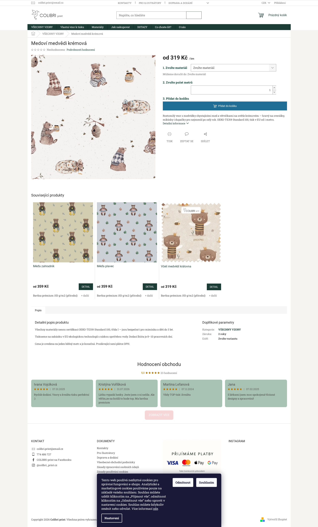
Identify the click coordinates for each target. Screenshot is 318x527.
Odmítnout (182, 482)
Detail (86, 286)
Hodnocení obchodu (159, 364)
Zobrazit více (159, 415)
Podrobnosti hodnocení (81, 49)
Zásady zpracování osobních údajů (118, 467)
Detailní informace (174, 123)
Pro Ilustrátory (150, 3)
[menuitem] (41, 27)
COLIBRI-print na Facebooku (54, 459)
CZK (264, 2)
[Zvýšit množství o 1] (274, 88)
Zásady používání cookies (112, 471)
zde (155, 508)
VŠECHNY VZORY (229, 329)
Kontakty (124, 3)
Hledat (194, 15)
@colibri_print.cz (47, 465)
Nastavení (112, 518)
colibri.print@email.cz (50, 449)
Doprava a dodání (180, 3)
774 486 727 (44, 454)
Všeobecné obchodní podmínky (116, 462)
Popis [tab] (38, 310)
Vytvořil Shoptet (277, 519)
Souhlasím (206, 482)
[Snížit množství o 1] (274, 92)
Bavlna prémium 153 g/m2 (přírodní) (55, 295)
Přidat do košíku (227, 105)
